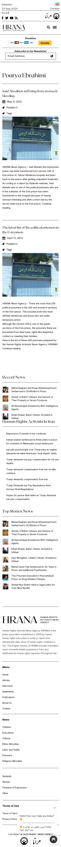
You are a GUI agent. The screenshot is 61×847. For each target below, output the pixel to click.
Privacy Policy (9, 819)
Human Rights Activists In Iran (28, 421)
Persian (55, 8)
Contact (6, 708)
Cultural (6, 738)
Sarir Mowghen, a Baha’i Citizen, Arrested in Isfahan (34, 559)
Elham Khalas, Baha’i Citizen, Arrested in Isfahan (31, 416)
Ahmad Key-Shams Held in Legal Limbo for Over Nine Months (33, 586)
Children (6, 727)
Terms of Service (11, 813)
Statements (8, 691)
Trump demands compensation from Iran (27, 479)
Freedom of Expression (14, 787)
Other (5, 793)
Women (6, 782)
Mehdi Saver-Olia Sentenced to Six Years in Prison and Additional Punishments (33, 568)
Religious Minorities (12, 761)
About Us (7, 703)
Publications (8, 697)
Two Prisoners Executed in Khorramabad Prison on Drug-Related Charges (32, 577)
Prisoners (7, 755)
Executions (8, 732)
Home (5, 674)
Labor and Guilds (11, 749)
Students (6, 776)
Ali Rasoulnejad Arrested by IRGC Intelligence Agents (34, 408)
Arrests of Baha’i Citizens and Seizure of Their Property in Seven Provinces (32, 399)
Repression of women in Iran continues (26, 433)
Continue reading (11, 348)
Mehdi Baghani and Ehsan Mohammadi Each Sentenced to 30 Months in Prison (34, 390)
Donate (45, 42)
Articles (6, 680)
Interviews (7, 686)
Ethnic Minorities (10, 744)
